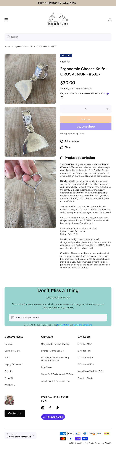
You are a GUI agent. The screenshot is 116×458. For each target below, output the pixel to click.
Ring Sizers (46, 367)
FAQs (7, 357)
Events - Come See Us (52, 350)
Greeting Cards (85, 378)
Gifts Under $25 (85, 357)
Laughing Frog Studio (85, 443)
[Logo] (58, 19)
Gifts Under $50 (85, 364)
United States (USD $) (19, 436)
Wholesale (10, 385)
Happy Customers (14, 364)
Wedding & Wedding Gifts (90, 371)
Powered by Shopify (103, 443)
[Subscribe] (103, 317)
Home (7, 46)
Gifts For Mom (85, 344)
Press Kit (9, 378)
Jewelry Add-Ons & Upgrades (56, 381)
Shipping (64, 88)
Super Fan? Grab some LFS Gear (57, 374)
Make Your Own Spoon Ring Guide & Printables (55, 359)
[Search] (7, 37)
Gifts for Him (84, 350)
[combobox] (58, 37)
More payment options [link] (72, 133)
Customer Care (12, 350)
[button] (109, 19)
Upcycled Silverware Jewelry (55, 344)
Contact (9, 344)
